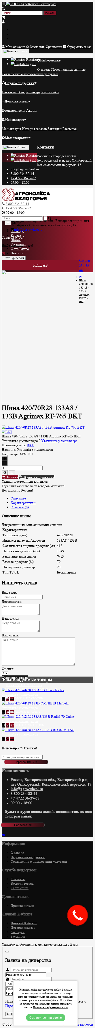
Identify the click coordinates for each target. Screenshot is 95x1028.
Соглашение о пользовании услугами (30, 74)
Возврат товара (28, 92)
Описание (18, 498)
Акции (31, 110)
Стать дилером (14, 258)
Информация (50, 60)
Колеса (16, 235)
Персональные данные (68, 69)
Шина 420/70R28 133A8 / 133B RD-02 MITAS (24, 726)
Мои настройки (16, 138)
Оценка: (8, 669)
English (30, 64)
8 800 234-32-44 (22, 174)
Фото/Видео (20, 249)
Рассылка (70, 129)
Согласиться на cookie (45, 1017)
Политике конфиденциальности (50, 1007)
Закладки (55, 129)
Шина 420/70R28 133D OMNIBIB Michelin (24, 700)
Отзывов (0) (20, 507)
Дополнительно (16, 101)
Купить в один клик (38, 477)
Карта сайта (50, 92)
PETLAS (40, 265)
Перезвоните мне (26, 762)
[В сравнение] (12, 472)
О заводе (43, 69)
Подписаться (23, 825)
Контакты (9, 92)
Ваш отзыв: (10, 635)
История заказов (34, 129)
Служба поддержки (19, 83)
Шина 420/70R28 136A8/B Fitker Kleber (24, 686)
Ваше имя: (9, 592)
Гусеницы (18, 244)
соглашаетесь (34, 996)
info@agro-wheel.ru (25, 169)
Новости (17, 253)
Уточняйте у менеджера (59, 441)
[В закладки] (5, 472)
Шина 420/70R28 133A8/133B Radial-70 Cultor (23, 713)
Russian (31, 59)
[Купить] (3, 699)
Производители (13, 110)
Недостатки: (11, 618)
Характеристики (23, 503)
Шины (16, 240)
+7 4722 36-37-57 (23, 178)
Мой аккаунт (14, 119)
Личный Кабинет (24, 923)
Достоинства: (12, 601)
